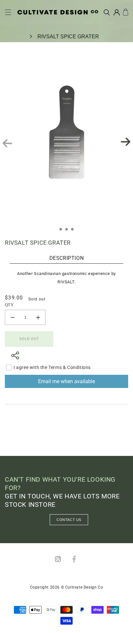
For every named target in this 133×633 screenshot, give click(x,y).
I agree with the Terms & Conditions (52, 367)
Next (125, 142)
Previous (8, 143)
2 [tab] (68, 231)
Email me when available (66, 381)
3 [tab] (74, 231)
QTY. (9, 304)
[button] (8, 12)
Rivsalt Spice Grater (68, 36)
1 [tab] (62, 231)
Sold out (29, 339)
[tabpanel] (66, 141)
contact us (68, 520)
